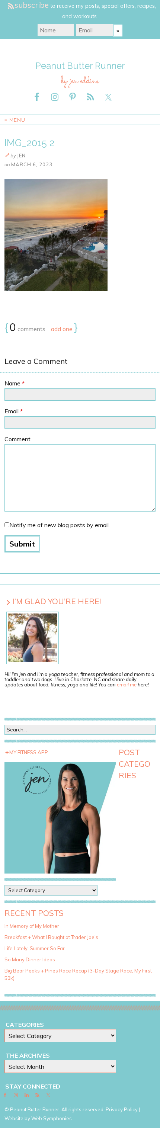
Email (13, 411)
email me (127, 685)
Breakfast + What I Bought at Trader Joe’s (51, 937)
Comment (17, 439)
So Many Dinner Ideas (29, 959)
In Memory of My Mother (31, 926)
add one (62, 329)
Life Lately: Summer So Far (34, 948)
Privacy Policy (122, 1109)
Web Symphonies (51, 1118)
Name (14, 383)
